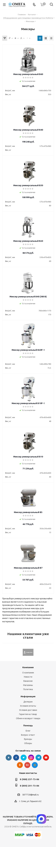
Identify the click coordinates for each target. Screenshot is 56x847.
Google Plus (27, 765)
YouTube (46, 758)
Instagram (31, 758)
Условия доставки (28, 710)
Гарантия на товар (28, 714)
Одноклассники (20, 765)
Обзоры (28, 743)
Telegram (39, 758)
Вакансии (28, 681)
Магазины (28, 685)
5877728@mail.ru (30, 794)
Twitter (24, 758)
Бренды (28, 739)
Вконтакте (9, 758)
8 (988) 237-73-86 (29, 779)
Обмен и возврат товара (28, 718)
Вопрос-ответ (28, 735)
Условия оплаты (28, 706)
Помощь (28, 725)
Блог (28, 731)
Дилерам (28, 701)
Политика (28, 689)
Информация (28, 696)
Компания (28, 667)
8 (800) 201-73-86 (29, 785)
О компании (28, 672)
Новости (28, 677)
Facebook (16, 758)
